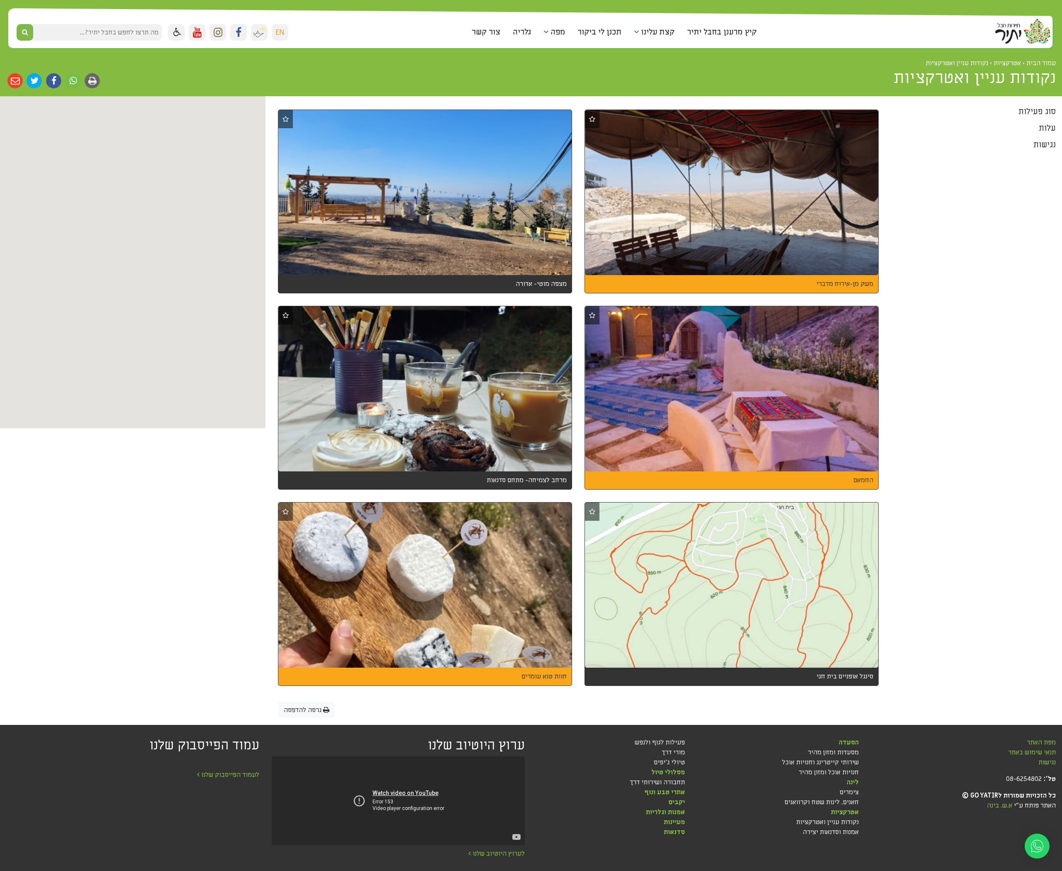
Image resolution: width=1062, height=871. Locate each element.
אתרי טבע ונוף (664, 792)
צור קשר (486, 32)
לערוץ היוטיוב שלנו (498, 853)
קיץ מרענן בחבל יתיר (722, 32)
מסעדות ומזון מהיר (833, 752)
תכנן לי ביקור (599, 32)
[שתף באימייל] (15, 80)
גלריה (522, 32)
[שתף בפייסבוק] (53, 80)
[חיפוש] (25, 32)
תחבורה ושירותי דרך (657, 782)
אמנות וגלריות (665, 812)
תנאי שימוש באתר (1032, 752)
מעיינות (674, 822)
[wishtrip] (259, 32)
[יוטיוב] (197, 32)
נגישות (1047, 762)
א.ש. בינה (999, 805)
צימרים (849, 792)
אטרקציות (845, 812)
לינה (853, 782)
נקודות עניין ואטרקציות (827, 822)
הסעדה (849, 742)
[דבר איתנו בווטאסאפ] (1037, 846)
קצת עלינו (657, 32)
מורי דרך (673, 752)
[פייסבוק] (238, 32)
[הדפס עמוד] (92, 80)
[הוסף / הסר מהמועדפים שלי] (592, 119)
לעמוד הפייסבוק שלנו (229, 774)
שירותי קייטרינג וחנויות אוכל (820, 762)
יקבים (676, 802)
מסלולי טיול (668, 772)
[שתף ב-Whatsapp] (72, 80)
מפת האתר (1041, 742)
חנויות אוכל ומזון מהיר (829, 772)
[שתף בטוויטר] (34, 80)
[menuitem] (722, 32)
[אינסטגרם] (217, 32)
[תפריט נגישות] (176, 32)
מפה (556, 32)
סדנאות (674, 832)
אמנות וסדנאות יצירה (831, 832)
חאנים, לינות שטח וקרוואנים (821, 802)
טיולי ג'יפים (669, 762)
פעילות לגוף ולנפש (660, 742)
